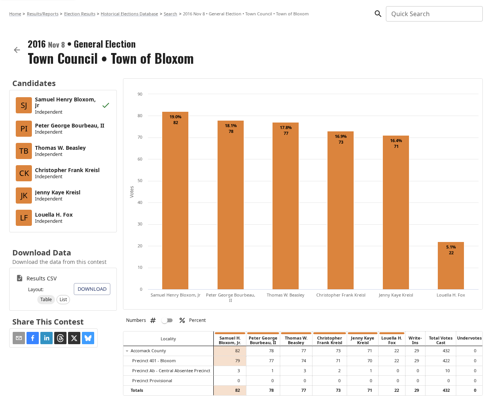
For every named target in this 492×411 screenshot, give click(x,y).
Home (15, 14)
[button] (46, 299)
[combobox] (433, 13)
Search (170, 14)
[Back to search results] (17, 50)
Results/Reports (42, 14)
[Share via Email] (19, 338)
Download (92, 288)
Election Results (79, 14)
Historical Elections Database (129, 14)
